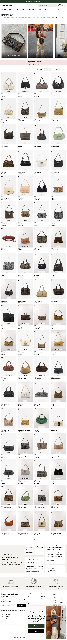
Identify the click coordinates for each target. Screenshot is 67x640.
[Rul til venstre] (4, 41)
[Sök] (55, 5)
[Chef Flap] (25, 237)
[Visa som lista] (41, 69)
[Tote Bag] (8, 263)
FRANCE (59, 604)
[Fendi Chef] (8, 160)
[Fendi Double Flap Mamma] (25, 108)
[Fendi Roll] (25, 134)
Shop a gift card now (33, 64)
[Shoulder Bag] (41, 185)
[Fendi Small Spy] (8, 366)
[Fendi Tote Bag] (41, 443)
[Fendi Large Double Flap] (25, 521)
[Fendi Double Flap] (41, 160)
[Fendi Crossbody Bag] (41, 340)
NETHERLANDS (61, 602)
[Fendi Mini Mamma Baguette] (25, 418)
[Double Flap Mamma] (8, 211)
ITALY (58, 600)
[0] (59, 5)
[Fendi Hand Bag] (8, 108)
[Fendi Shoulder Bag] (41, 82)
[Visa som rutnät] (37, 69)
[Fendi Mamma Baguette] (25, 82)
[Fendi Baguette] (41, 108)
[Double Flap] (58, 314)
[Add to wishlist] (2, 73)
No (36, 631)
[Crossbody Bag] (58, 340)
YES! (36, 626)
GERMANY (55, 602)
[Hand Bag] (8, 237)
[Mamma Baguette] (8, 185)
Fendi (2, 93)
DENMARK (55, 599)
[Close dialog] (64, 607)
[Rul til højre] (64, 41)
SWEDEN (59, 599)
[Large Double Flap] (58, 185)
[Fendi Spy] (8, 82)
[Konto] (62, 5)
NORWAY (54, 600)
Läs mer (2, 19)
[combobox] (47, 5)
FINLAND (55, 604)
